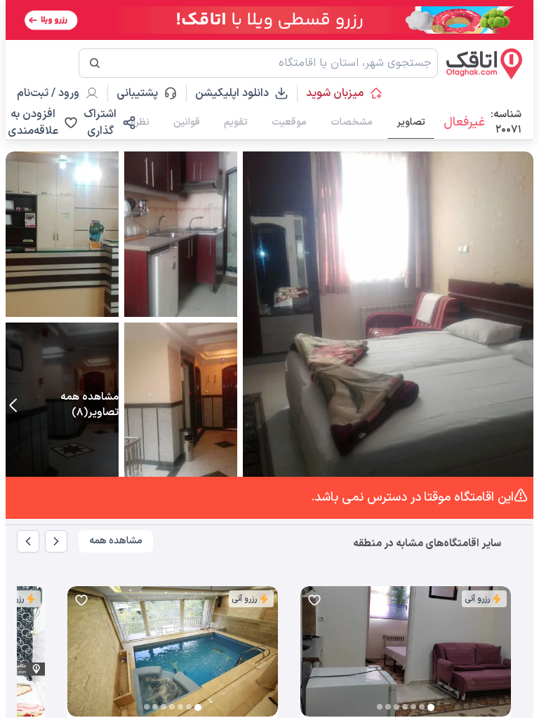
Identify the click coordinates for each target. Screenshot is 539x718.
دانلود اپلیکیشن (232, 93)
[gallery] (312, 658)
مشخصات (352, 122)
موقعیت (289, 122)
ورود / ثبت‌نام (48, 93)
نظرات (136, 122)
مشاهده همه (115, 541)
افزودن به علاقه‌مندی (33, 123)
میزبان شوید (335, 93)
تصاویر (411, 122)
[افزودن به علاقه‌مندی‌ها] (314, 600)
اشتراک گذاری (100, 123)
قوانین (186, 122)
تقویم (236, 122)
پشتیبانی (144, 93)
